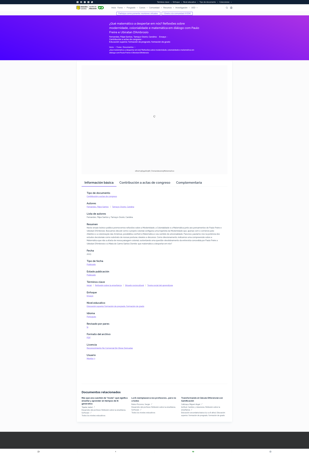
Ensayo (162, 37)
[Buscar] (227, 8)
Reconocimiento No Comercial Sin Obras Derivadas (110, 348)
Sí (87, 327)
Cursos (142, 8)
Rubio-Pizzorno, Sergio (140, 404)
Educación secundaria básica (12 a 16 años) (198, 413)
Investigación (181, 8)
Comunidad (154, 8)
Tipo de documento (207, 2)
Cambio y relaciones (196, 407)
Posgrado (131, 8)
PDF (89, 337)
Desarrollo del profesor (91, 410)
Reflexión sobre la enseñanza (108, 285)
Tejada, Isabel (87, 407)
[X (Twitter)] (77, 2)
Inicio (113, 8)
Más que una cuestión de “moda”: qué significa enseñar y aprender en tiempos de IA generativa (105, 401)
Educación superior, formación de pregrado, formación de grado (139, 42)
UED (193, 8)
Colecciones (224, 2)
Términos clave (163, 2)
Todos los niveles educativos (93, 416)
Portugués (91, 317)
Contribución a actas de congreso (125, 39)
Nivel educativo (189, 2)
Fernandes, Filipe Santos (120, 37)
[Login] (231, 8)
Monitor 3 (91, 358)
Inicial (89, 285)
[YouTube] (88, 2)
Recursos (167, 8)
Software (85, 413)
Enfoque (176, 2)
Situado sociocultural (134, 285)
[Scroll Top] (270, 451)
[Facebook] (81, 2)
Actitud (184, 407)
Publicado (91, 264)
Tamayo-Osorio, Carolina (145, 37)
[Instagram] (85, 2)
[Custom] (38, 451)
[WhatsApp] (92, 2)
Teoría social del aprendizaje (160, 285)
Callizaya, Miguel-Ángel (190, 404)
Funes (120, 8)
